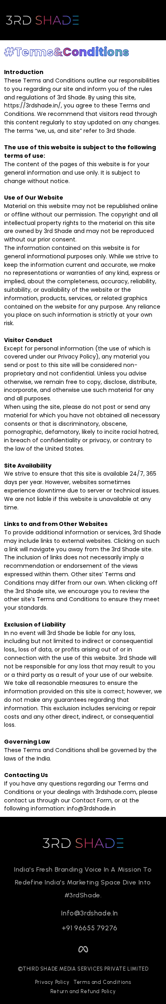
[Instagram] (105, 949)
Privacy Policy (52, 982)
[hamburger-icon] (149, 20)
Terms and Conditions (102, 982)
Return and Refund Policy (83, 991)
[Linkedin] (61, 949)
